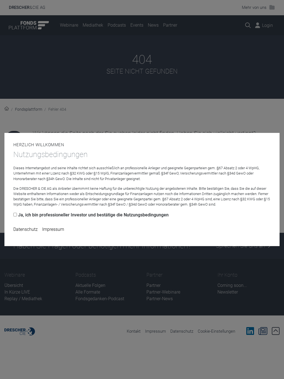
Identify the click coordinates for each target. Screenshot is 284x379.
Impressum (53, 229)
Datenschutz (25, 229)
